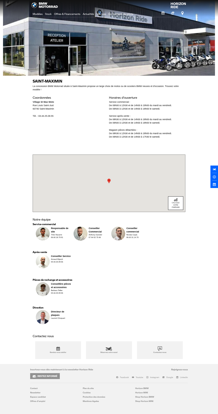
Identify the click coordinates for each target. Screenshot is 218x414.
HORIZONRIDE (178, 5)
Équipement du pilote (120, 14)
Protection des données (94, 396)
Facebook (124, 377)
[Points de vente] (182, 13)
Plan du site (88, 388)
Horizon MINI (141, 392)
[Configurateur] (214, 178)
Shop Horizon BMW (144, 396)
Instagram (154, 377)
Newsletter (35, 392)
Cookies (87, 392)
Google (169, 377)
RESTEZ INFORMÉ (47, 376)
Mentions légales (91, 401)
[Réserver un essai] (214, 170)
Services (101, 14)
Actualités (88, 14)
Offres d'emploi (37, 401)
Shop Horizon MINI (144, 401)
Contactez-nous (159, 352)
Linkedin (184, 377)
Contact (34, 388)
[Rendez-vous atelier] (163, 13)
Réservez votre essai (108, 352)
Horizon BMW (142, 388)
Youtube (139, 377)
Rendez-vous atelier (58, 352)
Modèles (38, 14)
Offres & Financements (67, 14)
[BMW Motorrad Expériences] (173, 13)
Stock (48, 14)
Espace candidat (38, 396)
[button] (109, 181)
